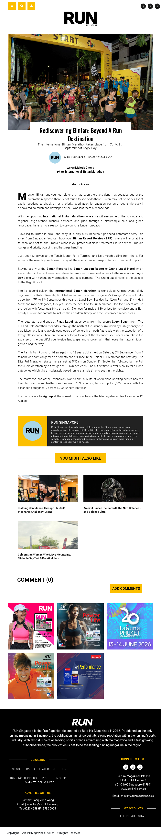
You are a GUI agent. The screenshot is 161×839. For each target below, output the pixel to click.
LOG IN (124, 816)
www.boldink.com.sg (133, 788)
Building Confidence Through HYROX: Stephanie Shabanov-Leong (41, 509)
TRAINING (16, 778)
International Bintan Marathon (64, 216)
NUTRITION (59, 769)
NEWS (16, 769)
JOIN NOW (137, 816)
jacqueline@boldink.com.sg (41, 804)
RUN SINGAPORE (76, 157)
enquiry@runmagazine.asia (137, 795)
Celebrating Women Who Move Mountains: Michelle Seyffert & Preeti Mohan (44, 556)
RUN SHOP (59, 778)
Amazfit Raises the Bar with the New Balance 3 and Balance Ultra (112, 509)
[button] (22, 6)
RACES (30, 769)
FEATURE (44, 769)
